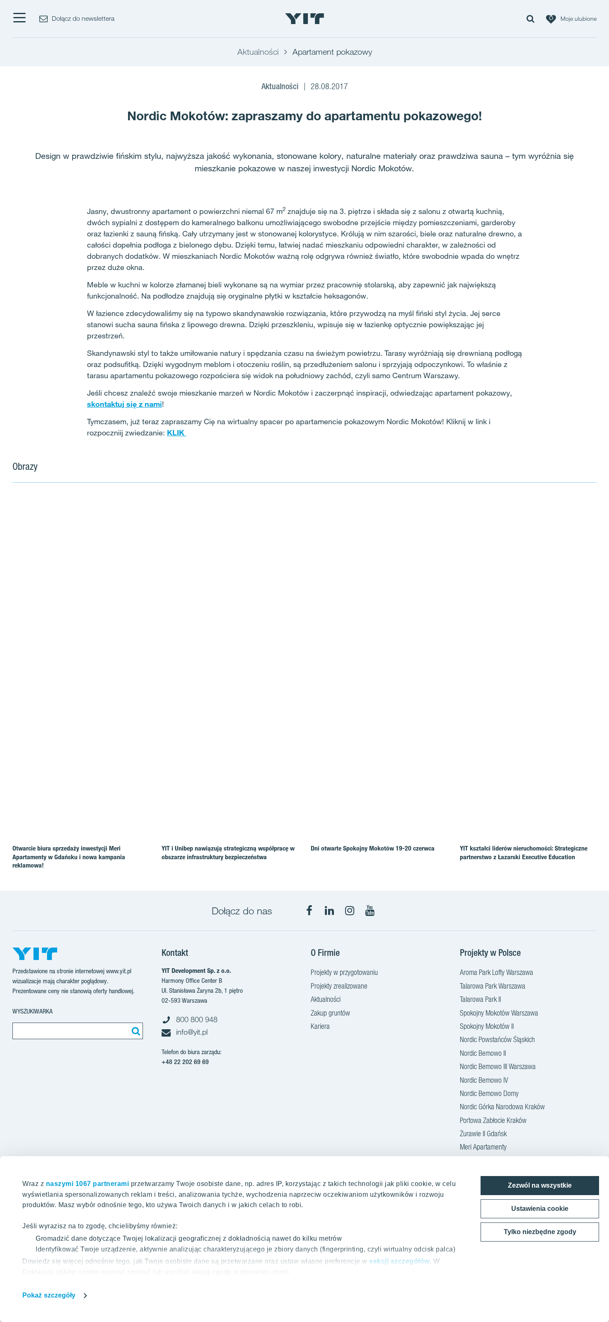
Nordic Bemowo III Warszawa (498, 1066)
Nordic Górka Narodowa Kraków (502, 1106)
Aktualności (326, 999)
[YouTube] (370, 910)
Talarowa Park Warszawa (492, 986)
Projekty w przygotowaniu (344, 972)
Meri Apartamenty (483, 1146)
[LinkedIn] (329, 910)
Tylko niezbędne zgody (540, 1231)
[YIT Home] (304, 18)
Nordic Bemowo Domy (489, 1093)
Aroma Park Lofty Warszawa (496, 972)
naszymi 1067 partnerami (87, 1183)
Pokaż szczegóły (49, 1295)
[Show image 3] (499, 670)
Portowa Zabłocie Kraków (493, 1120)
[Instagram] (349, 910)
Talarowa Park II (480, 999)
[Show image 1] (206, 612)
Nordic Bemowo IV (484, 1080)
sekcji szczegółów (399, 1261)
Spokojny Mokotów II (487, 1026)
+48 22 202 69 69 (185, 1062)
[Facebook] (309, 910)
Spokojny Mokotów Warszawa (499, 1013)
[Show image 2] (499, 552)
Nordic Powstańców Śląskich (497, 1039)
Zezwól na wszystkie (540, 1185)
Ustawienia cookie (539, 1208)
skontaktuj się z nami (124, 403)
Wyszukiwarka (32, 1011)
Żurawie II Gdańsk (483, 1133)
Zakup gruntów (330, 1013)
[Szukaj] (135, 1031)
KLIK (176, 432)
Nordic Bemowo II (483, 1053)
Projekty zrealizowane (339, 986)
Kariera (320, 1026)
